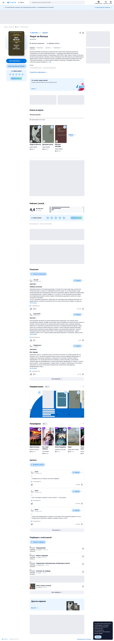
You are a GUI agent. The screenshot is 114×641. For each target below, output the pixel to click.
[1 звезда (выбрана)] (32, 32)
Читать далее (33, 303)
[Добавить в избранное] (80, 32)
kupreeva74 (36, 314)
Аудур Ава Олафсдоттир (75, 449)
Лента (22, 2)
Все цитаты (56, 530)
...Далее (100, 633)
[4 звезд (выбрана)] (36, 32)
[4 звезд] (19, 74)
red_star (35, 280)
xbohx (36, 472)
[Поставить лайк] (31, 308)
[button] (16, 43)
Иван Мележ (33, 147)
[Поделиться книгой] (83, 32)
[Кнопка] (39, 127)
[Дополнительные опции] (25, 61)
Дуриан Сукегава (60, 449)
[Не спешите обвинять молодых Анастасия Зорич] (35, 399)
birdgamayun (37, 345)
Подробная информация (38, 72)
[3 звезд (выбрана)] (35, 32)
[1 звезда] (10, 74)
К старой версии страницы (102, 7)
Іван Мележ (33, 39)
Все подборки (56, 592)
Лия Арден (45, 451)
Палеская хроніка (35, 115)
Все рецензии (56, 379)
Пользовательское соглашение (84, 639)
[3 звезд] (16, 74)
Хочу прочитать (14, 61)
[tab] (32, 48)
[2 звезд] (13, 74)
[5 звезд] (22, 74)
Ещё (50, 62)
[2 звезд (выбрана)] (33, 32)
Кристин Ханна (34, 449)
